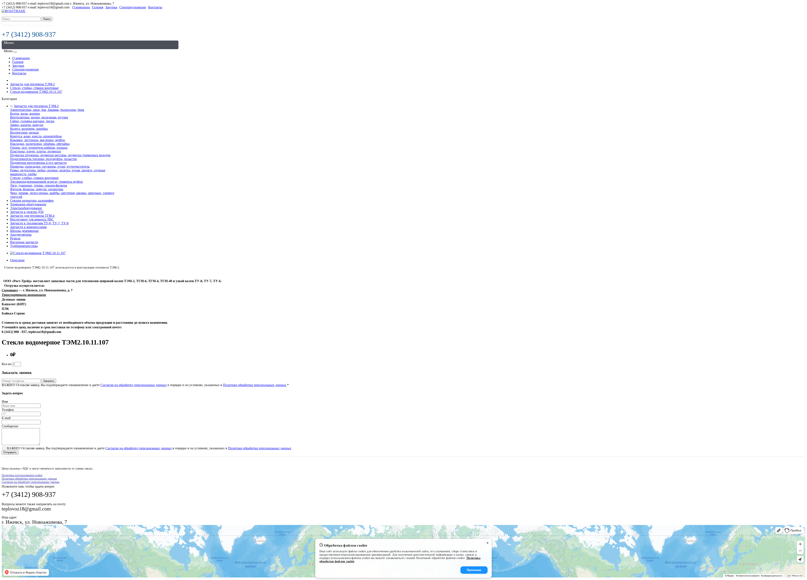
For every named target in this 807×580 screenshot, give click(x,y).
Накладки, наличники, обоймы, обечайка (40, 144)
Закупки (111, 7)
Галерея (97, 7)
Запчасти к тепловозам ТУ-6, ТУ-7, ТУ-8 (39, 223)
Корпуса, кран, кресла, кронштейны (36, 136)
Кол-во (7, 364)
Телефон (8, 410)
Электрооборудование (26, 208)
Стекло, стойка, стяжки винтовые (34, 88)
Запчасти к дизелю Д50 (27, 212)
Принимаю (474, 570)
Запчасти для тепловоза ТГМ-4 (32, 215)
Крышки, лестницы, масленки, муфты (37, 140)
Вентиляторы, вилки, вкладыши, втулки (39, 117)
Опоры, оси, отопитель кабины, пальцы (38, 147)
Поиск (47, 19)
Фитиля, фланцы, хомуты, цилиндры (36, 189)
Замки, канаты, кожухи (26, 125)
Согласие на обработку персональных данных (133, 385)
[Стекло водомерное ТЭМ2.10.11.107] (38, 253)
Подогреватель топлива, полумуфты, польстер (43, 159)
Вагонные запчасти (24, 242)
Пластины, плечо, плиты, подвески (35, 151)
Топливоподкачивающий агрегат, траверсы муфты (46, 181)
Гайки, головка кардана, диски (32, 121)
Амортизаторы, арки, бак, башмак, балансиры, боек (47, 110)
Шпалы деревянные (24, 231)
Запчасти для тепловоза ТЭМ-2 (32, 84)
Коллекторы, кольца (24, 132)
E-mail (6, 418)
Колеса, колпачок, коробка (29, 128)
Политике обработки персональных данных (254, 385)
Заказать (48, 381)
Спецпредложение (132, 7)
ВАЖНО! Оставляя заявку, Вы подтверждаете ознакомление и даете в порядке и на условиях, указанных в (148, 448)
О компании (81, 7)
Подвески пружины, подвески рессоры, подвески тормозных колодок (60, 155)
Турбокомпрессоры (24, 246)
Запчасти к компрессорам (28, 227)
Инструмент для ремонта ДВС (32, 219)
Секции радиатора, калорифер (32, 200)
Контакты (155, 7)
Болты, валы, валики (25, 113)
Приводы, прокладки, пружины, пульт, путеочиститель (50, 166)
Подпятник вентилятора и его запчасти (38, 162)
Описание (17, 260)
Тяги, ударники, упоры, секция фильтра (38, 185)
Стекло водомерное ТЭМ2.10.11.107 (36, 91)
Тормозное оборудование (28, 204)
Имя (5, 401)
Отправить (10, 452)
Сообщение (10, 426)
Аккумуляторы (21, 234)
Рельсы (15, 238)
